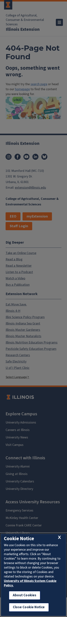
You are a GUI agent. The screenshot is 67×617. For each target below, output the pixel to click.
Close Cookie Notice (29, 607)
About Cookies (24, 595)
